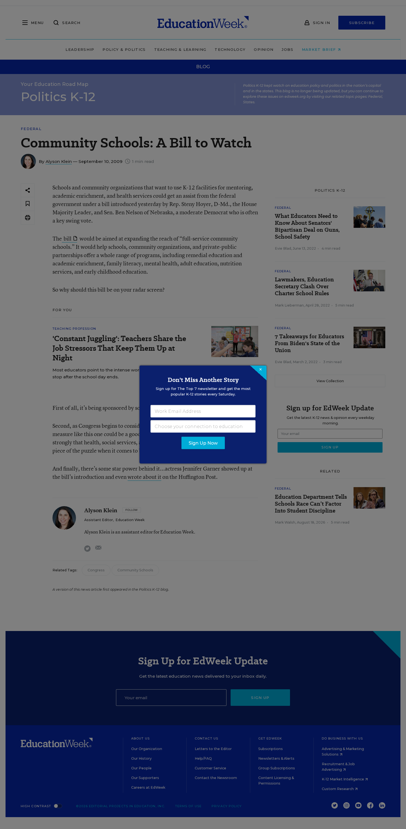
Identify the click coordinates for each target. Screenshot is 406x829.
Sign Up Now (203, 443)
